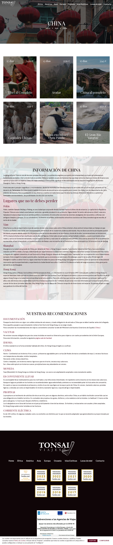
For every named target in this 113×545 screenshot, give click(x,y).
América (48, 4)
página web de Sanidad (43, 338)
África (40, 4)
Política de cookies (20, 540)
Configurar (104, 540)
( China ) (97, 328)
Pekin (48, 249)
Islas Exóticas (82, 4)
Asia (56, 4)
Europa (63, 4)
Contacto (107, 4)
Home (11, 461)
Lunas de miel (95, 4)
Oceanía (71, 4)
